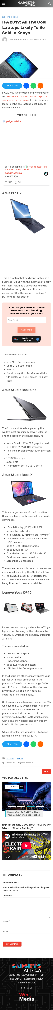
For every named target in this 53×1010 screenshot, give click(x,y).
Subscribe (26, 330)
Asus (10, 763)
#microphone (12, 169)
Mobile (14, 17)
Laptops (6, 17)
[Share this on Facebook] (26, 86)
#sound (24, 169)
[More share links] (40, 86)
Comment (8, 895)
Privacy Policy (26, 983)
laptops (22, 763)
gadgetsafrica (13, 173)
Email (6, 931)
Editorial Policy (34, 979)
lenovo (30, 763)
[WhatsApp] (33, 86)
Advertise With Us (33, 975)
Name (6, 921)
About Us (14, 975)
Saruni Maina (19, 40)
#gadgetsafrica (38, 166)
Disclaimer (15, 979)
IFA (15, 763)
